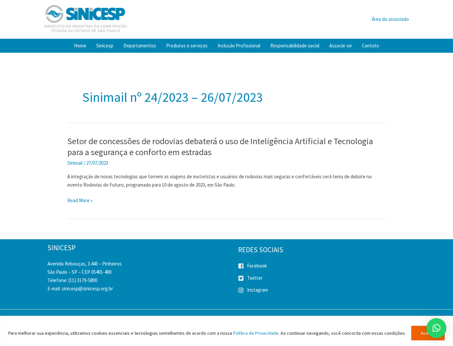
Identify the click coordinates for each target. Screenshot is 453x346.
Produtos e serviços (187, 45)
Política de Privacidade (256, 333)
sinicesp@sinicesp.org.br (87, 288)
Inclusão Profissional (239, 45)
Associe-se (340, 45)
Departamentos (139, 45)
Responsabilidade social (294, 45)
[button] (436, 328)
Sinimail (75, 163)
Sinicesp (104, 45)
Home (80, 45)
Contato (370, 45)
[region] (226, 331)
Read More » (80, 201)
